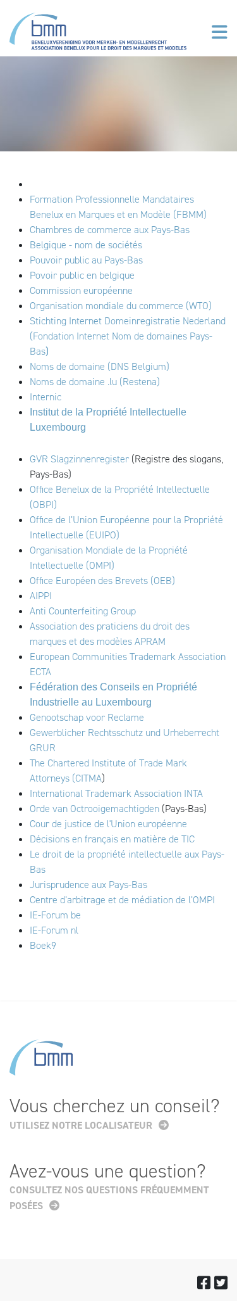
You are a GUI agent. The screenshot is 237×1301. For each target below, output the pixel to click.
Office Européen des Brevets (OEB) (102, 580)
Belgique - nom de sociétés (86, 244)
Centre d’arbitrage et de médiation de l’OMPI (122, 899)
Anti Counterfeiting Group (83, 611)
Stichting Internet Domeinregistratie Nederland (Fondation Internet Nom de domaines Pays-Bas (128, 336)
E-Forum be (57, 915)
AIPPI (41, 595)
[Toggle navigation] (220, 32)
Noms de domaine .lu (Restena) (95, 381)
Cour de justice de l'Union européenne (108, 823)
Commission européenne (82, 290)
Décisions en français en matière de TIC (112, 839)
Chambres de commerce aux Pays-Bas (110, 229)
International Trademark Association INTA (116, 793)
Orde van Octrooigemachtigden (94, 808)
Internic (45, 396)
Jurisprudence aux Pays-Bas (88, 884)
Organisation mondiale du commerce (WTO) (121, 305)
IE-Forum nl (54, 930)
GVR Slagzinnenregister (79, 459)
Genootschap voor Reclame (87, 717)
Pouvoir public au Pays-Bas (86, 260)
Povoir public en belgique (82, 275)
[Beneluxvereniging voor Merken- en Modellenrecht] (97, 34)
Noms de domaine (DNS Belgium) (99, 366)
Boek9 (43, 945)
